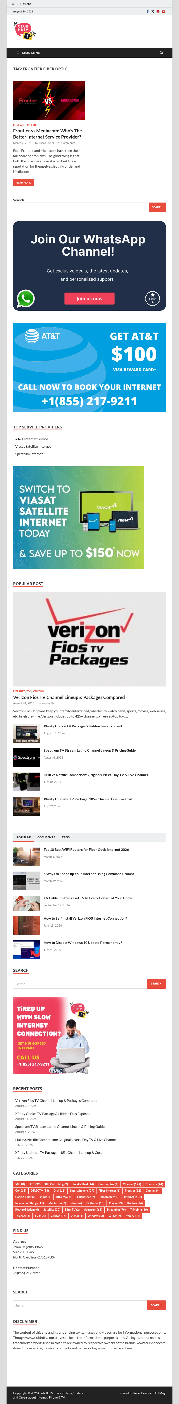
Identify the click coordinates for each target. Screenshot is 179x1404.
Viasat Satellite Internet (33, 446)
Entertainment (82, 1190)
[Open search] (161, 53)
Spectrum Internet (29, 454)
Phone (116, 1203)
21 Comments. (66, 143)
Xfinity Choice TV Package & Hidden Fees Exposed (83, 726)
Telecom (22, 1216)
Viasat (77, 1216)
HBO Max (64, 1197)
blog (63, 1184)
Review (135, 1203)
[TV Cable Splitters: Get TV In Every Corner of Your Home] (26, 898)
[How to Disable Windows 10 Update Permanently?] (26, 943)
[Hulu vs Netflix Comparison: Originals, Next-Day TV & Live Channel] (26, 775)
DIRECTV (40, 1190)
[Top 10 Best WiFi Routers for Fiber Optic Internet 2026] (26, 850)
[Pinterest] (158, 11)
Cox (20, 1190)
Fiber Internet (109, 1190)
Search (18, 200)
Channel (132, 1184)
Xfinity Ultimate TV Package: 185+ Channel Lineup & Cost (88, 799)
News (76, 1203)
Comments (46, 837)
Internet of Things (29, 1203)
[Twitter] (152, 11)
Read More (22, 181)
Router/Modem (27, 1209)
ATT (35, 1184)
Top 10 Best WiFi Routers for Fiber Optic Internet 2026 (86, 849)
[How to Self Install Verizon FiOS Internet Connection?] (26, 919)
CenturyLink (108, 1184)
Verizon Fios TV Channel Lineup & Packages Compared (69, 697)
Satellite (51, 1209)
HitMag (160, 1393)
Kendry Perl (48, 703)
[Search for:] (89, 984)
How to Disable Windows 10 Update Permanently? (83, 942)
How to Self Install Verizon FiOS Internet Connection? (85, 918)
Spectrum (93, 1209)
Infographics (109, 1197)
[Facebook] (147, 11)
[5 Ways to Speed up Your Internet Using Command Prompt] (26, 874)
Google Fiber (25, 1197)
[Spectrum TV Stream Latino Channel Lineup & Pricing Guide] (26, 751)
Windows (96, 1216)
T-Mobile (139, 1209)
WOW (114, 1216)
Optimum (95, 1203)
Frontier (133, 1190)
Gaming (153, 1190)
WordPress (141, 1393)
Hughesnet (86, 1197)
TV (29, 691)
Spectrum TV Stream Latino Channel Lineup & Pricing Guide (90, 750)
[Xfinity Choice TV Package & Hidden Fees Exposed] (26, 726)
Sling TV (72, 1209)
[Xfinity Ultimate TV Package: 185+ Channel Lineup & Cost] (26, 799)
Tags (66, 837)
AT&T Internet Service (31, 439)
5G (20, 1184)
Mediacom (57, 1203)
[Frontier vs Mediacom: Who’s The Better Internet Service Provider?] (49, 100)
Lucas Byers (46, 143)
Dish (59, 1190)
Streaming (116, 1209)
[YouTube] (163, 11)
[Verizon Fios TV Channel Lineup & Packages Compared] (89, 595)
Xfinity (133, 1216)
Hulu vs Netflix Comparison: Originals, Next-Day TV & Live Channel (96, 775)
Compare (19, 125)
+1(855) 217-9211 (27, 1273)
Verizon (38, 691)
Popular (23, 837)
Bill (49, 1184)
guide (45, 1197)
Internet (33, 125)
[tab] (23, 837)
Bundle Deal (83, 1184)
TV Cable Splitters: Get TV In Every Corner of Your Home (88, 898)
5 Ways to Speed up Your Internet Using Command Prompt (89, 874)
